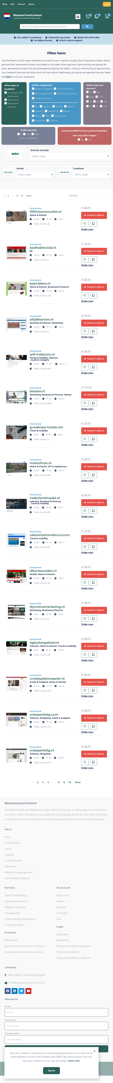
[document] (56, 541)
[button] (94, 1051)
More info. (74, 1060)
